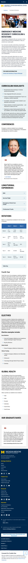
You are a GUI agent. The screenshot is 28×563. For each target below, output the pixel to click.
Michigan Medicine (6, 461)
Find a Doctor (3, 479)
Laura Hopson (8, 176)
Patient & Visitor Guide (5, 480)
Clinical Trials (3, 491)
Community (3, 467)
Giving (2, 468)
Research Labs (4, 492)
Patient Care (4, 476)
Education (3, 502)
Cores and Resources (5, 496)
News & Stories (4, 470)
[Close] (25, 553)
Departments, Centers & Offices (7, 508)
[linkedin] (6, 499)
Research (3, 488)
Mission (2, 465)
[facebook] (1, 473)
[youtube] (9, 473)
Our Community (4, 506)
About (2, 463)
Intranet (2, 512)
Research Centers (4, 494)
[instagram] (4, 473)
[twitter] (6, 473)
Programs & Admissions (6, 504)
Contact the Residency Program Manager (12, 73)
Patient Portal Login (5, 482)
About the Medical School (6, 510)
